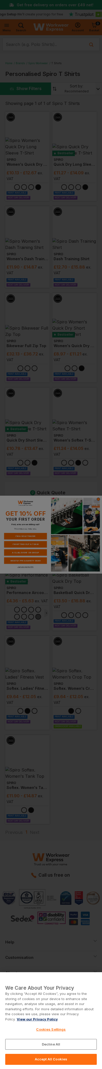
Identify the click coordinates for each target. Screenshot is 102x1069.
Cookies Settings (51, 1029)
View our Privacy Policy (37, 1019)
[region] (51, 1020)
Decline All (51, 1044)
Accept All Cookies (51, 1059)
